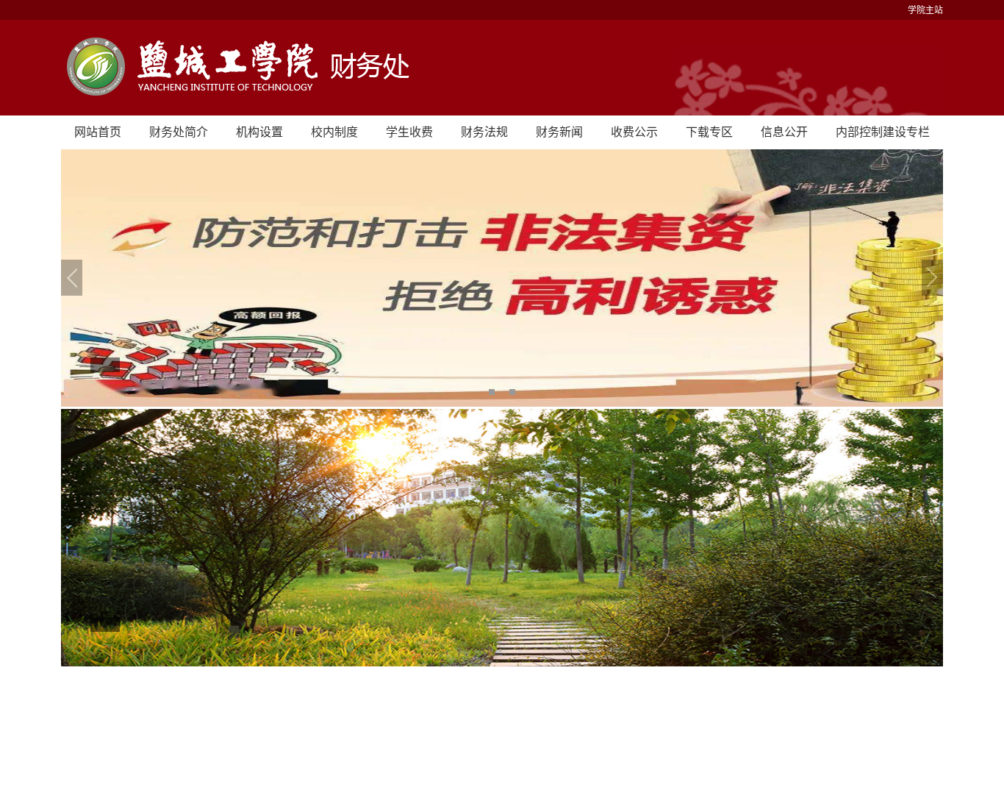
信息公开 (784, 132)
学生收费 (409, 132)
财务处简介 (178, 132)
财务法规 (484, 132)
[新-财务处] (502, 67)
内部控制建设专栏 (883, 132)
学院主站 (925, 10)
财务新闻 (559, 132)
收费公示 (634, 132)
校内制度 (334, 132)
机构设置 (259, 132)
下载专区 (709, 132)
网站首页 (97, 132)
